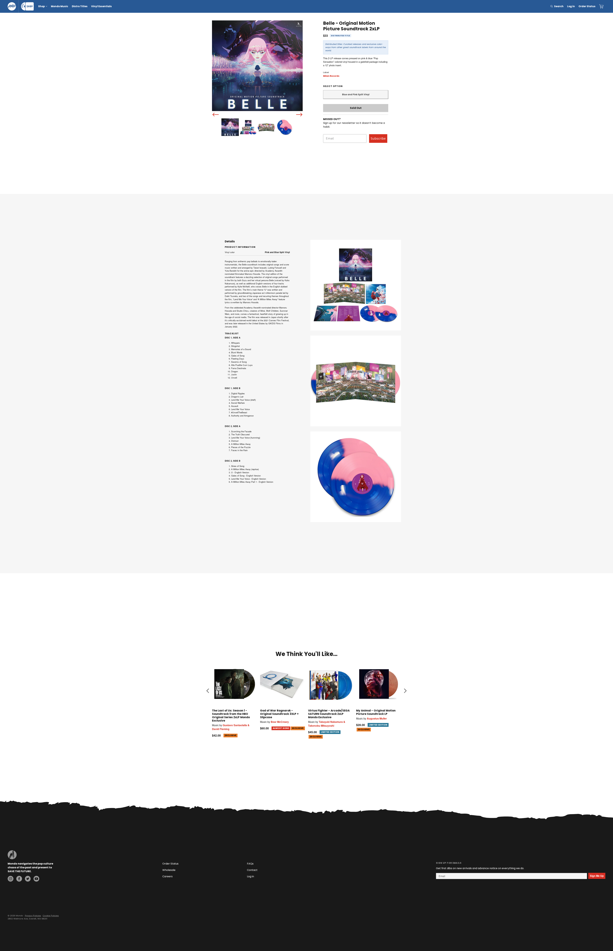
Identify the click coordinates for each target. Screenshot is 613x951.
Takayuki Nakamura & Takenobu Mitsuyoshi (326, 723)
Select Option (333, 86)
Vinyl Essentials (101, 6)
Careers (167, 876)
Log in (571, 6)
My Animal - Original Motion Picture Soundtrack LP (376, 712)
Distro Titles (79, 6)
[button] (207, 690)
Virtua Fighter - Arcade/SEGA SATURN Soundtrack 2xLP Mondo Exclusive (329, 714)
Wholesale (168, 870)
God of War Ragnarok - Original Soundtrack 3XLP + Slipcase (279, 714)
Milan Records (331, 76)
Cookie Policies (51, 915)
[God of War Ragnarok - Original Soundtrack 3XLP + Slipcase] (282, 684)
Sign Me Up (597, 876)
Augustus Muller (377, 718)
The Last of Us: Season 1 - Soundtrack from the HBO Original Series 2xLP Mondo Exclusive (231, 716)
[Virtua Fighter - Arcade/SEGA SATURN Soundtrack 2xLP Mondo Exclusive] (330, 684)
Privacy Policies (33, 915)
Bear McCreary (280, 722)
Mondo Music (59, 6)
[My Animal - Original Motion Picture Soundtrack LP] (378, 684)
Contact (252, 870)
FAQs (250, 863)
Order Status (587, 6)
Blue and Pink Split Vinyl (355, 94)
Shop (41, 6)
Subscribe (378, 138)
